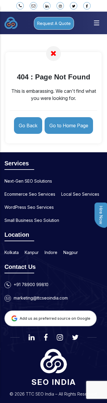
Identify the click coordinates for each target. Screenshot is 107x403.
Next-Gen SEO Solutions (28, 181)
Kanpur (32, 252)
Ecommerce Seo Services (29, 194)
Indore (51, 252)
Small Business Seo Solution (31, 220)
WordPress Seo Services (29, 207)
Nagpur (70, 252)
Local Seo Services (80, 194)
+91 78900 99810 (30, 284)
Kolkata (11, 252)
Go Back (28, 125)
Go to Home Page (68, 125)
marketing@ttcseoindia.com (40, 297)
